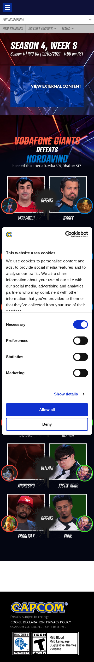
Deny (47, 424)
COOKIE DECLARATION (27, 622)
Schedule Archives (40, 28)
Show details (66, 394)
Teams (66, 28)
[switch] (80, 340)
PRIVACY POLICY (58, 622)
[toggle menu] (7, 7)
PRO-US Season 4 (13, 19)
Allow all (47, 409)
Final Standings (13, 28)
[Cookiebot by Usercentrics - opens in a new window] (66, 234)
